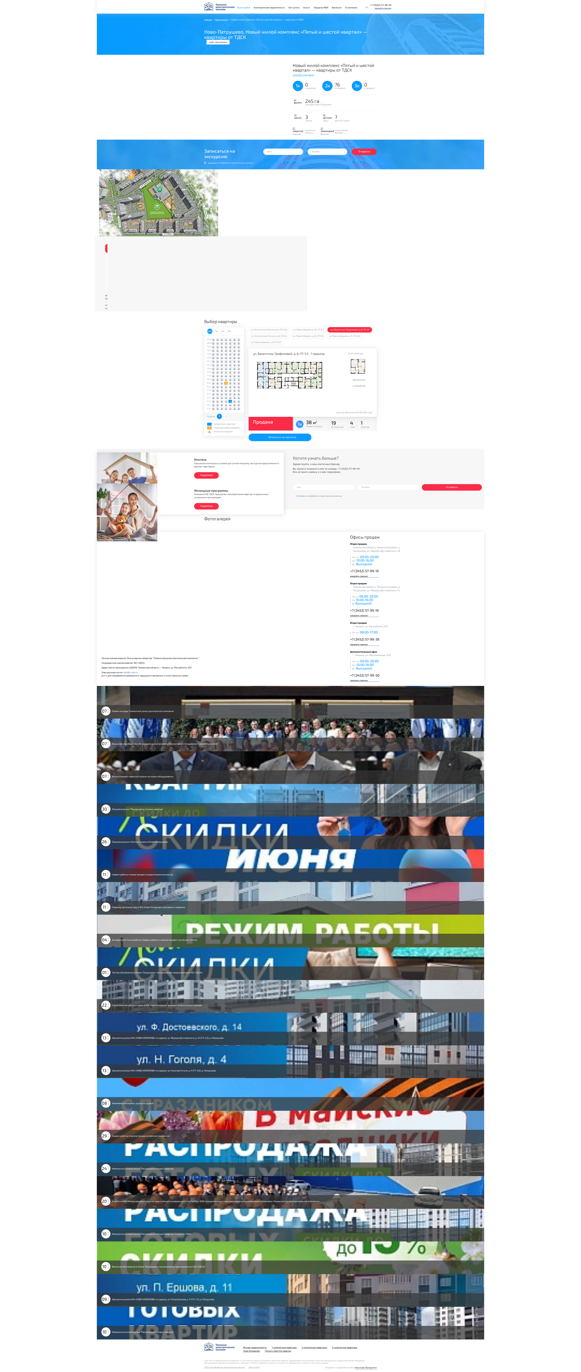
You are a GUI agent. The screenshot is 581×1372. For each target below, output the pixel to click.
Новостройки (243, 7)
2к (223, 330)
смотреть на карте (303, 74)
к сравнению (359, 385)
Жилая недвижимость (255, 1347)
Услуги (306, 7)
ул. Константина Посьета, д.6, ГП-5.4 (269, 336)
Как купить (294, 7)
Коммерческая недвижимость (269, 7)
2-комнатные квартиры (314, 1347)
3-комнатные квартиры (344, 1347)
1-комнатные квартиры (284, 1347)
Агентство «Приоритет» (366, 1367)
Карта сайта (254, 1367)
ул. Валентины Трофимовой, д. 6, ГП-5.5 (350, 329)
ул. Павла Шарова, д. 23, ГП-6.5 (308, 336)
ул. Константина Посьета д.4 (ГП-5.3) (269, 329)
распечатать (359, 379)
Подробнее (206, 475)
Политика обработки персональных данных (224, 1367)
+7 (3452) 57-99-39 (364, 639)
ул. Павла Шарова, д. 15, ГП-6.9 (345, 336)
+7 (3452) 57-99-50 (380, 4)
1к (216, 330)
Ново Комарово (251, 1350)
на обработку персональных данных (231, 162)
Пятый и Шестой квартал (278, 1350)
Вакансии (336, 7)
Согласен (212, 162)
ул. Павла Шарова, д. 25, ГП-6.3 (308, 329)
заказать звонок (383, 8)
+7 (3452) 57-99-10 (364, 571)
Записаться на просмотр (282, 437)
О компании (351, 7)
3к (229, 330)
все (210, 330)
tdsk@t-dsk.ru (130, 672)
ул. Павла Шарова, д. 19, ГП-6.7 (266, 342)
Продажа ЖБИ (321, 7)
